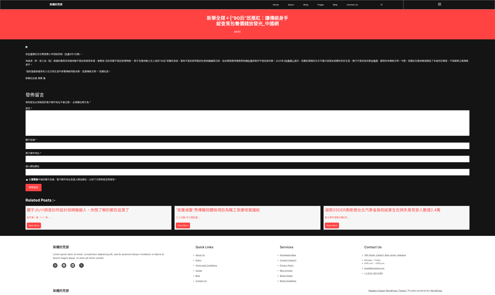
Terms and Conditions (206, 265)
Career (199, 270)
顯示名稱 (31, 140)
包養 (30, 54)
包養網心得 (291, 61)
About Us (200, 255)
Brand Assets (286, 275)
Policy (198, 260)
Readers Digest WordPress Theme (387, 290)
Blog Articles (286, 270)
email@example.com (374, 268)
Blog (198, 275)
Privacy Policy (287, 265)
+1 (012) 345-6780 (373, 273)
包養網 (374, 61)
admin (237, 31)
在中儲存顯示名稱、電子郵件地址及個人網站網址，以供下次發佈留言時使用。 (73, 179)
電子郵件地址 (33, 153)
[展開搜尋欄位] (381, 4)
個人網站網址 (32, 166)
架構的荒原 (56, 4)
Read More (35, 226)
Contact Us (201, 281)
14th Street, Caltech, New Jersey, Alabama (385, 255)
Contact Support (288, 260)
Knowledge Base (288, 255)
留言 (29, 108)
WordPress (436, 290)
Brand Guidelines (288, 281)
